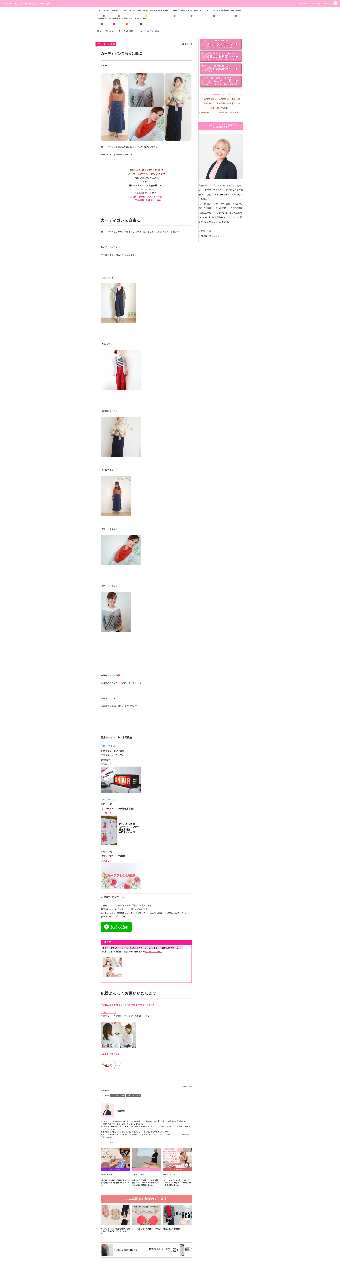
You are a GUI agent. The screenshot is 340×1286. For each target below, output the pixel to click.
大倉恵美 (106, 65)
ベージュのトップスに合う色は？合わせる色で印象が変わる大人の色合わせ (115, 1231)
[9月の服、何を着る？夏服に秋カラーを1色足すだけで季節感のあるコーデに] (115, 1158)
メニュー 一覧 (155, 196)
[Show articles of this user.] (107, 1109)
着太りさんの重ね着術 (171, 1229)
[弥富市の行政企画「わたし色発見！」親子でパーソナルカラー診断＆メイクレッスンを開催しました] (146, 1158)
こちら (216, 235)
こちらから (151, 189)
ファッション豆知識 (106, 44)
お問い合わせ (138, 196)
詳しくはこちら (107, 1142)
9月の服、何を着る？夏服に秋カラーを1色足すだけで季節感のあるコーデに (115, 1182)
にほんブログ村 (108, 1012)
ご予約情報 (138, 200)
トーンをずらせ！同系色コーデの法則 (146, 1229)
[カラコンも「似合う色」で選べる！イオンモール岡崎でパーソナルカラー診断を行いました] (177, 1158)
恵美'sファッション (133, 1095)
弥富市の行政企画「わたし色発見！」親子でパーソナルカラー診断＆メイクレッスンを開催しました (146, 1182)
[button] (335, 3)
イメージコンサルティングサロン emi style (27, 3)
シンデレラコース (153, 951)
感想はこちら (154, 200)
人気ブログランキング (110, 1053)
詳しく (108, 764)
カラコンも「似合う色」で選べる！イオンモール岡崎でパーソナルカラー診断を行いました (177, 1182)
